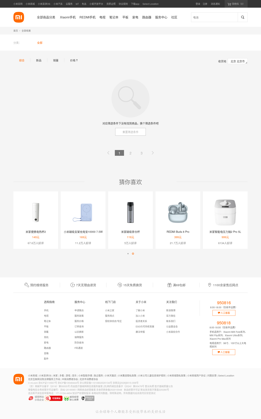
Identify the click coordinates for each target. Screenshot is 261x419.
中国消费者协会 (70, 379)
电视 (46, 315)
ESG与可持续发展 (145, 326)
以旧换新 (79, 331)
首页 (15, 30)
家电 (46, 342)
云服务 (69, 3)
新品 (38, 60)
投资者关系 (141, 321)
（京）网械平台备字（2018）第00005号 (49, 386)
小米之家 (109, 310)
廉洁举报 (140, 331)
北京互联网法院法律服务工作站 (44, 379)
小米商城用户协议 (196, 375)
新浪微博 (170, 310)
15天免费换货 (132, 285)
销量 (55, 60)
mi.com (34, 382)
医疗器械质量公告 (164, 386)
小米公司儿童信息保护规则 (151, 375)
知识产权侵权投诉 (81, 393)
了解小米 (140, 310)
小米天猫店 (110, 375)
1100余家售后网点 (225, 285)
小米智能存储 (85, 375)
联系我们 (170, 321)
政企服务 (98, 375)
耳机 (46, 337)
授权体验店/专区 (113, 321)
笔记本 (47, 321)
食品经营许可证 (132, 389)
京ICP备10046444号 (68, 382)
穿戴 (46, 331)
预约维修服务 (39, 285)
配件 (46, 358)
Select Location (151, 3)
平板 (46, 326)
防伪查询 (79, 342)
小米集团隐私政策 (127, 375)
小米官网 (18, 3)
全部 (39, 42)
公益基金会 (172, 326)
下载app (135, 5)
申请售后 (79, 310)
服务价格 (79, 321)
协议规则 (123, 3)
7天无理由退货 (86, 285)
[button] (128, 254)
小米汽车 (58, 3)
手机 (46, 310)
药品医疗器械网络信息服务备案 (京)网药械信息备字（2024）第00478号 (107, 386)
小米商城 (30, 3)
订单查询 (79, 326)
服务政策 (79, 315)
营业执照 (149, 386)
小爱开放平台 (96, 3)
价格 (74, 60)
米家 (55, 375)
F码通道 (79, 347)
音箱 (46, 353)
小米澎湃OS (44, 3)
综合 (21, 60)
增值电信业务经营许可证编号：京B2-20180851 (52, 389)
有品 (84, 3)
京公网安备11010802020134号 (96, 382)
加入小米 (140, 315)
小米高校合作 (173, 331)
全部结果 (26, 30)
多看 (61, 375)
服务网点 (109, 315)
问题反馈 (211, 375)
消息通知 (215, 3)
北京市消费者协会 (89, 379)
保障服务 (79, 337)
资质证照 (111, 3)
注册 (205, 3)
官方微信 (170, 315)
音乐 (74, 375)
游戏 (68, 375)
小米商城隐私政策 (176, 375)
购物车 (238, 3)
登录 (198, 3)
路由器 (47, 347)
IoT (77, 3)
